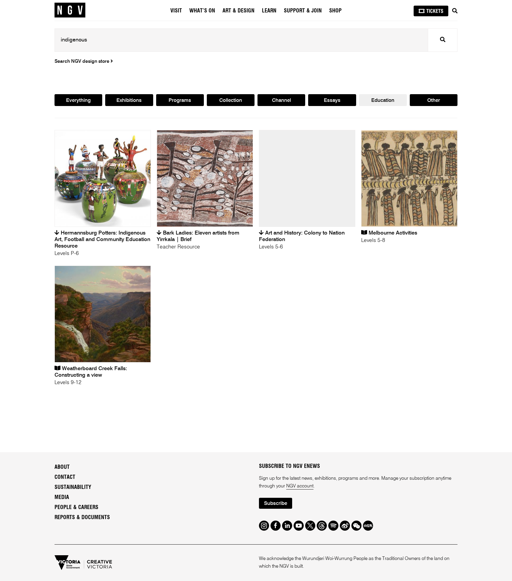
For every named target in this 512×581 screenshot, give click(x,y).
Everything (78, 100)
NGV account (299, 486)
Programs (180, 100)
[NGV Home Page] (70, 10)
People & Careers (76, 507)
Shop (335, 11)
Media (62, 497)
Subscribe (275, 503)
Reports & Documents (82, 517)
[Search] (454, 11)
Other (433, 100)
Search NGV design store (83, 61)
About (62, 467)
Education (382, 100)
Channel (281, 100)
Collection (230, 100)
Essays (332, 100)
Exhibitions (129, 100)
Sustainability (73, 487)
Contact (65, 477)
